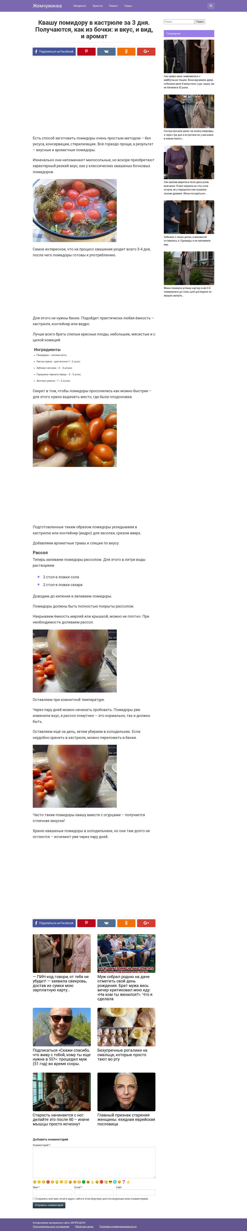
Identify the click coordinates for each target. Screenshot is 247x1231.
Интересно (80, 5)
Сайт (119, 1187)
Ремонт (113, 5)
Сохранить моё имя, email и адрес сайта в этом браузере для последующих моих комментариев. (92, 1198)
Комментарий (41, 1145)
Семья (128, 5)
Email (78, 1187)
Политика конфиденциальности (118, 1226)
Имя (36, 1187)
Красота (97, 5)
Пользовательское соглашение (51, 1226)
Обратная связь (84, 1226)
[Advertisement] (81, 96)
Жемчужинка (47, 6)
